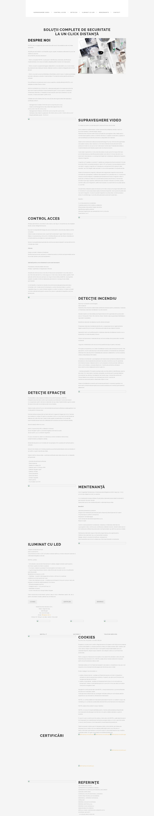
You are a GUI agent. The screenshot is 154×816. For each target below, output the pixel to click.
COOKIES (32, 601)
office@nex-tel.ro (46, 615)
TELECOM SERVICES (110, 634)
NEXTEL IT (43, 634)
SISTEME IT (77, 634)
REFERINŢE (100, 601)
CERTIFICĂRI (67, 601)
